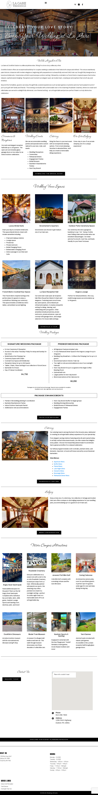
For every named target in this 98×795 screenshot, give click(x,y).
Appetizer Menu (59, 462)
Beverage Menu (59, 473)
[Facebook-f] (82, 4)
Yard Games (4, 786)
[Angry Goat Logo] (75, 4)
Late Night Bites (59, 468)
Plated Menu (58, 466)
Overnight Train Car (6, 789)
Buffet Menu (58, 464)
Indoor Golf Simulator (7, 784)
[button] (45, 2)
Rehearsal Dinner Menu (61, 475)
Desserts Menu (59, 471)
